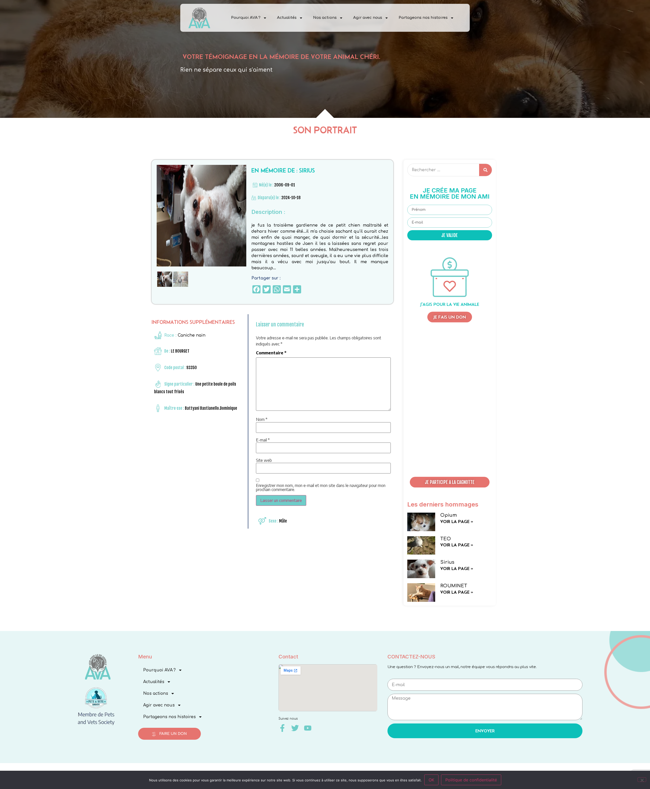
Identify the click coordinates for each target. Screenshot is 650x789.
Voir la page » (456, 521)
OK (431, 779)
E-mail (263, 440)
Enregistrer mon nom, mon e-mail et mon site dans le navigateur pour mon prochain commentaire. (320, 487)
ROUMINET (453, 585)
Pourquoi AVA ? (246, 17)
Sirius (447, 562)
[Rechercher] (485, 170)
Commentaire (271, 353)
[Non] (642, 779)
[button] (449, 482)
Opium (448, 515)
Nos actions (325, 17)
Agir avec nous (367, 17)
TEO (445, 538)
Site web (264, 460)
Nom (261, 419)
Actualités (287, 17)
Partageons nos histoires (423, 17)
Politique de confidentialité (471, 779)
